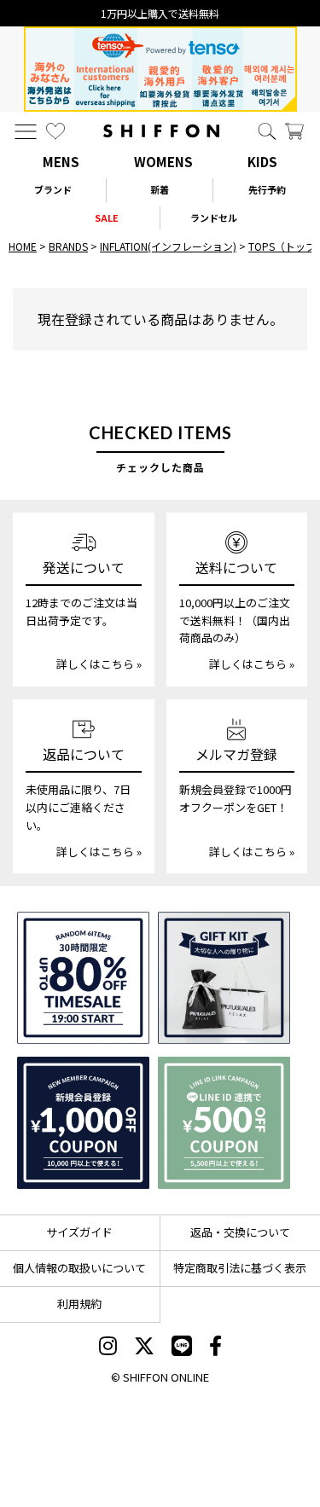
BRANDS (68, 246)
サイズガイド (79, 1232)
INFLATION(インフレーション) (168, 246)
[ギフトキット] (224, 978)
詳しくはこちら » (99, 664)
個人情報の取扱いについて (79, 1268)
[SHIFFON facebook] (215, 1347)
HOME (23, 246)
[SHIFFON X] (144, 1347)
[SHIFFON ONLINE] (161, 131)
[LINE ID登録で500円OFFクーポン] (224, 1123)
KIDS (262, 162)
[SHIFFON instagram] (108, 1347)
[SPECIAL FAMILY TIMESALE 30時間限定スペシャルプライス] (83, 978)
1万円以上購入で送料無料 (160, 13)
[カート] (294, 131)
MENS (61, 162)
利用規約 (79, 1303)
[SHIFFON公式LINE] (181, 1347)
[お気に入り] (55, 131)
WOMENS (163, 162)
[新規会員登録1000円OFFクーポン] (83, 1123)
